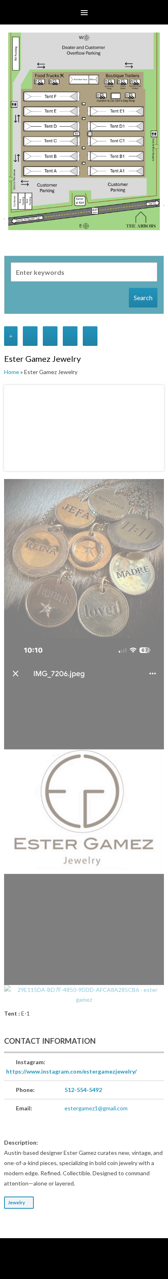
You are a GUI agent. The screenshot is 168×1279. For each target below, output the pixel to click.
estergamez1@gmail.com (96, 1108)
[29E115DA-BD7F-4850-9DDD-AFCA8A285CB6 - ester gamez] (84, 995)
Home (11, 371)
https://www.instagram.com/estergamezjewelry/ (71, 1071)
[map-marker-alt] (96, 1264)
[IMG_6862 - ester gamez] (84, 811)
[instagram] (84, 1264)
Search (143, 297)
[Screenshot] (84, 558)
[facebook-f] (72, 1264)
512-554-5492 (83, 1089)
